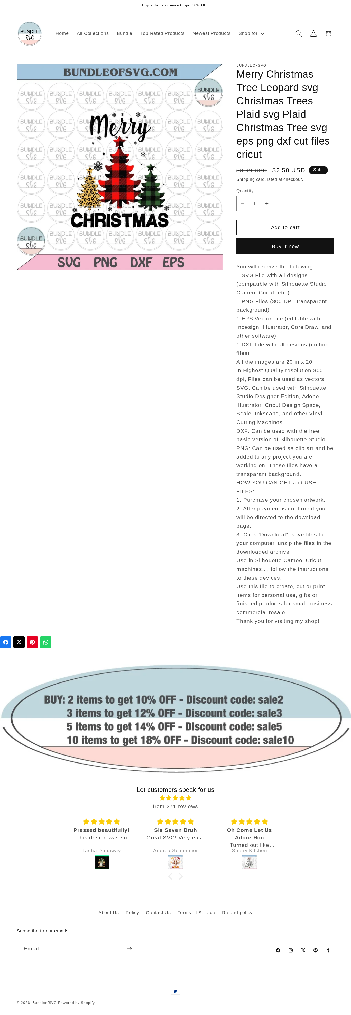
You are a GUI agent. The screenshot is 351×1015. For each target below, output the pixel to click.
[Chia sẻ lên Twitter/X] (19, 642)
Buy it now (285, 246)
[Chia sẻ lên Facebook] (5, 642)
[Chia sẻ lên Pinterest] (32, 642)
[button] (251, 33)
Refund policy (237, 912)
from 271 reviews (175, 806)
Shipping (245, 179)
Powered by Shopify (76, 1003)
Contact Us (158, 912)
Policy (132, 912)
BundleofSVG (44, 1003)
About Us (108, 912)
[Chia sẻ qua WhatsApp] (45, 642)
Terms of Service (196, 912)
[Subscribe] (129, 949)
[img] (175, 798)
